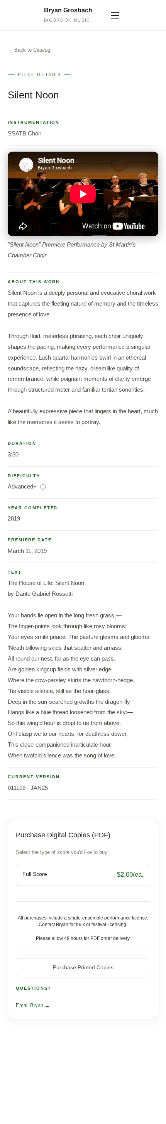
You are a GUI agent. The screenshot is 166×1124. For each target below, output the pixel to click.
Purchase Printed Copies (83, 967)
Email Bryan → (33, 1005)
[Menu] (115, 15)
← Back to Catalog (29, 50)
